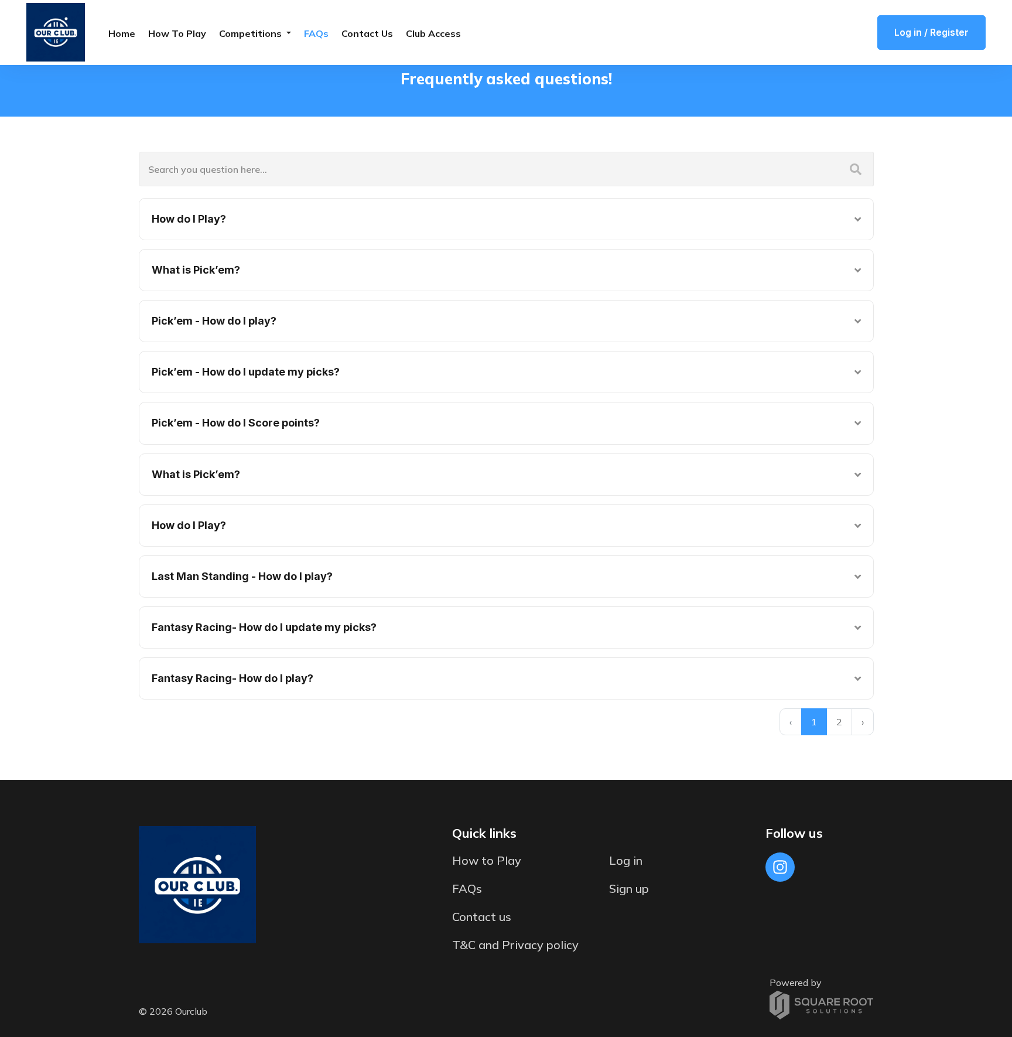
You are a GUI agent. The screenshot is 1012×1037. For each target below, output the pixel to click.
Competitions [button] (251, 33)
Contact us (367, 33)
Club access (433, 33)
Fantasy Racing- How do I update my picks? (264, 627)
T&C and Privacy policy (515, 944)
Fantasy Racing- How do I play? (232, 678)
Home (121, 33)
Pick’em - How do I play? (214, 321)
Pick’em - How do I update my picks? (246, 372)
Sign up (629, 888)
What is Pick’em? (196, 270)
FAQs (316, 33)
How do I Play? (189, 219)
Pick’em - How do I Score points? (236, 423)
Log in (625, 860)
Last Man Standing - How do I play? (242, 576)
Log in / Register (931, 32)
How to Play (177, 33)
